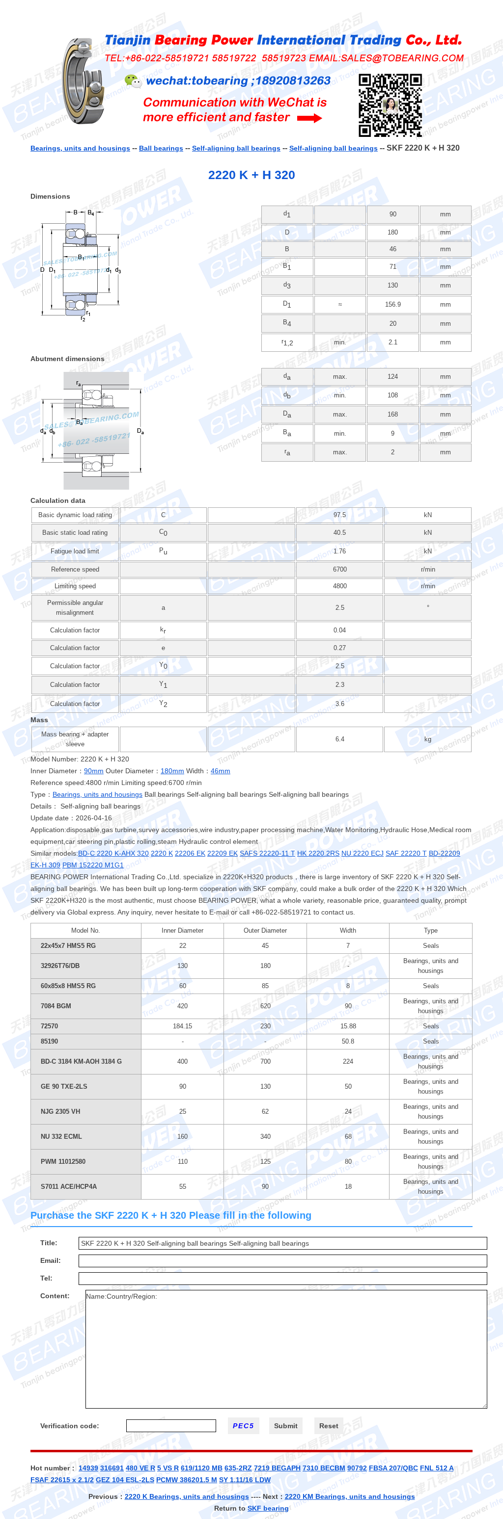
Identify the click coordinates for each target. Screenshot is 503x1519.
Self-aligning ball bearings (236, 148)
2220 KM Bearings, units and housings (350, 1496)
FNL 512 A (436, 1468)
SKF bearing (268, 1508)
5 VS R (168, 1468)
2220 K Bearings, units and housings (187, 1496)
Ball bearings (161, 148)
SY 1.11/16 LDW (245, 1480)
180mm (172, 771)
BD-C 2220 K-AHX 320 (113, 853)
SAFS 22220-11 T (267, 853)
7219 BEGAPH (277, 1468)
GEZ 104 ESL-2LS (125, 1480)
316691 (112, 1468)
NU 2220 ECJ (362, 853)
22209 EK (222, 853)
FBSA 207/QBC (393, 1468)
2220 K (162, 853)
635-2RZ (238, 1468)
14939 (88, 1468)
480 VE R (140, 1468)
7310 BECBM (324, 1468)
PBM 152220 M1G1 (93, 865)
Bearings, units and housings (80, 148)
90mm (94, 771)
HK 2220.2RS (318, 853)
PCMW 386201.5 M (186, 1480)
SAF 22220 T (406, 853)
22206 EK (190, 853)
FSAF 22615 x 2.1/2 (62, 1480)
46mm (220, 771)
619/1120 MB (202, 1468)
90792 (357, 1468)
